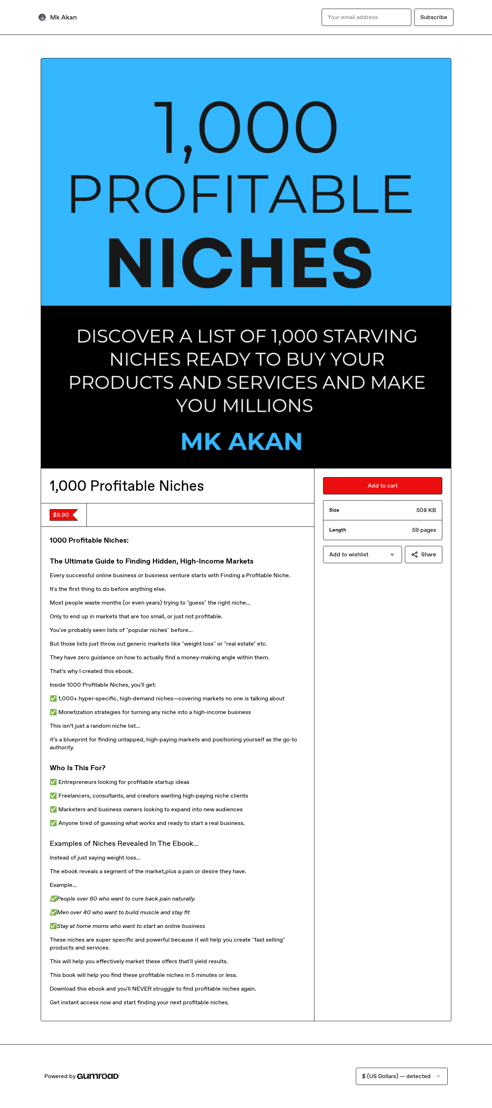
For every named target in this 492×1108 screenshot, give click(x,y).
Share (428, 554)
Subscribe (433, 17)
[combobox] (362, 554)
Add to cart (383, 485)
